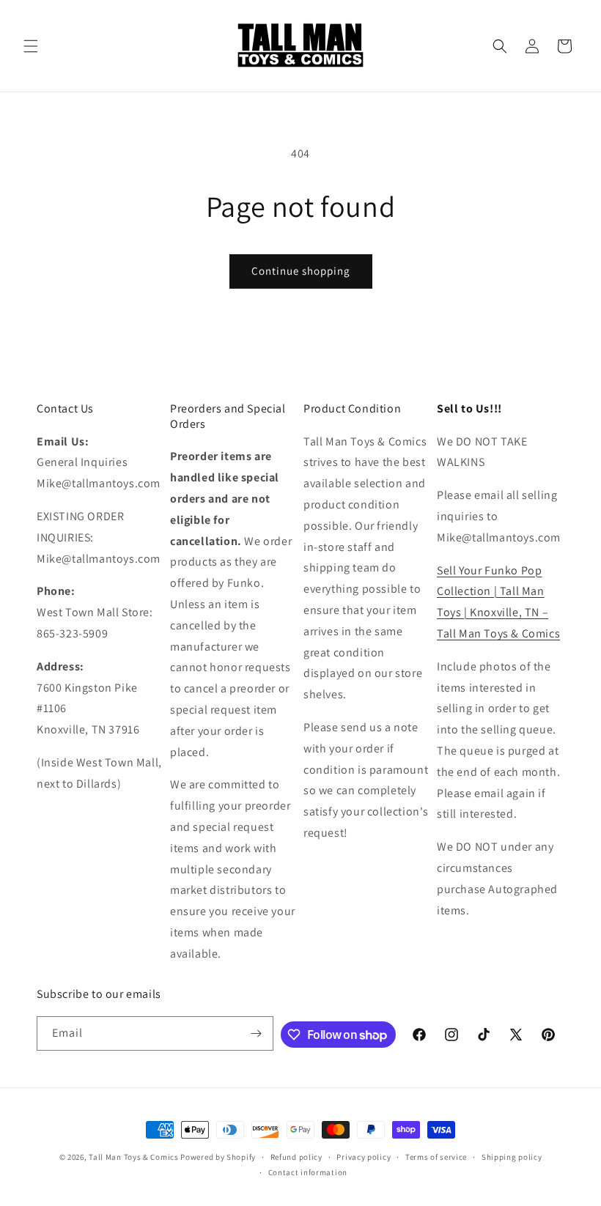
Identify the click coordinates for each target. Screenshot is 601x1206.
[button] (31, 46)
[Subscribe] (256, 1033)
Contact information (307, 1172)
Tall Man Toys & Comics (133, 1157)
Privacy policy (363, 1157)
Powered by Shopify (218, 1157)
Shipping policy (512, 1157)
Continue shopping (300, 271)
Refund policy (296, 1157)
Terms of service (436, 1157)
